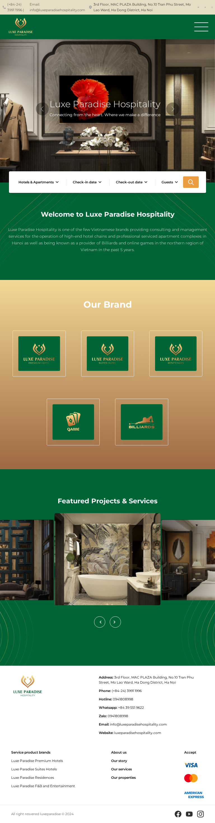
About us (119, 752)
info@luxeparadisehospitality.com (57, 10)
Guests (167, 182)
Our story (119, 761)
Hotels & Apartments (36, 182)
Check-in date (85, 182)
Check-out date (129, 182)
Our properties (123, 777)
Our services (121, 769)
